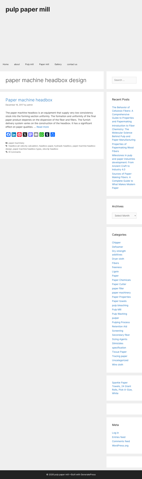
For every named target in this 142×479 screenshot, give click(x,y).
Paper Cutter (119, 284)
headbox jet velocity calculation (23, 146)
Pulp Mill (116, 309)
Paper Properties (121, 297)
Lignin (115, 271)
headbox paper (46, 146)
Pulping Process (121, 322)
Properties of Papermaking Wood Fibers (123, 148)
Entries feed (118, 437)
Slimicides (117, 343)
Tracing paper (119, 356)
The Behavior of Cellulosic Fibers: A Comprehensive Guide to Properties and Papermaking (123, 114)
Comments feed (121, 441)
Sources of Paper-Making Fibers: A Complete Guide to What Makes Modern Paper (123, 180)
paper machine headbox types (27, 149)
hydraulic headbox (63, 146)
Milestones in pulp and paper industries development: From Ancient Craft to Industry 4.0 (123, 162)
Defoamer (117, 246)
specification (119, 347)
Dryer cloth (118, 258)
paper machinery (16, 143)
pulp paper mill (28, 9)
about (17, 64)
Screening (117, 330)
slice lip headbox (50, 149)
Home (6, 64)
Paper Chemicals (121, 280)
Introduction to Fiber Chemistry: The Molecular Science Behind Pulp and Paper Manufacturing (123, 132)
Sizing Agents (119, 339)
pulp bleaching (120, 305)
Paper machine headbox (29, 99)
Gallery (58, 64)
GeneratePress (88, 474)
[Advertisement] (71, 39)
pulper (115, 318)
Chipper (116, 242)
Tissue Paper (119, 351)
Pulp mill (29, 64)
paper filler (118, 288)
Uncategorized (120, 360)
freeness (117, 267)
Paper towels (119, 301)
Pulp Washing (119, 313)
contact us (72, 64)
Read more (43, 127)
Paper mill (44, 64)
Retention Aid (119, 326)
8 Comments (15, 152)
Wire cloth (117, 364)
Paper (115, 275)
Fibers (115, 263)
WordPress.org (120, 445)
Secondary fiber (121, 335)
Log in (115, 432)
